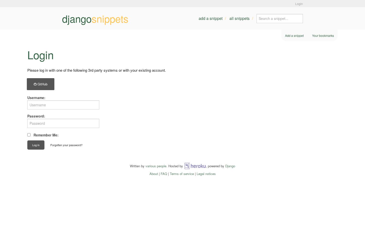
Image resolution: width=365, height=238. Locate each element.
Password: (36, 116)
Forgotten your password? (66, 145)
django (95, 18)
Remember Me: (46, 134)
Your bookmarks (323, 35)
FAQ (164, 173)
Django (230, 166)
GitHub (41, 84)
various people (156, 166)
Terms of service (182, 173)
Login (299, 3)
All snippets (239, 18)
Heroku (195, 166)
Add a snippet (210, 18)
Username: (36, 97)
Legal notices (206, 173)
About (153, 173)
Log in (35, 145)
